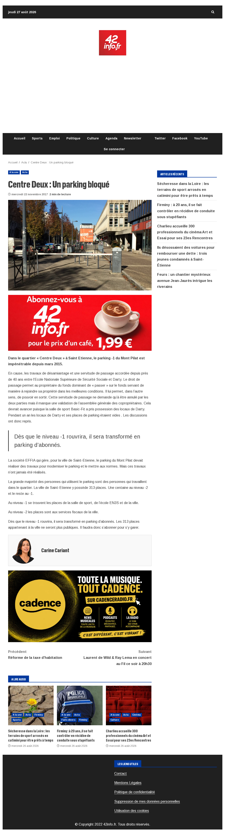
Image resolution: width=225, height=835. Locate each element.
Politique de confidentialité (134, 792)
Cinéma (136, 715)
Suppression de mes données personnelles (147, 801)
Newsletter (132, 138)
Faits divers (68, 720)
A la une (13, 172)
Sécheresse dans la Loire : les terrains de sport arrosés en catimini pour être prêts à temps (31, 705)
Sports (37, 138)
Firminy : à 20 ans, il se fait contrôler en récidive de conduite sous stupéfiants (79, 705)
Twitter (160, 138)
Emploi (54, 138)
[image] (80, 322)
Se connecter (114, 149)
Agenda (111, 138)
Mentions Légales (128, 783)
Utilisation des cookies (131, 811)
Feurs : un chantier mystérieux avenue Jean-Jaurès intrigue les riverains (184, 280)
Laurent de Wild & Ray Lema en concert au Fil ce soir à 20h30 (117, 657)
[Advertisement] (112, 94)
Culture (93, 138)
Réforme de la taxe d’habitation (35, 655)
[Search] (212, 12)
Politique (73, 138)
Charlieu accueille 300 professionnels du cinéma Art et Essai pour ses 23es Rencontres (128, 705)
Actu (24, 172)
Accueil (19, 138)
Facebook (179, 138)
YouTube (201, 138)
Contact (120, 773)
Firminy (38, 715)
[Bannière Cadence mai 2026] (80, 606)
